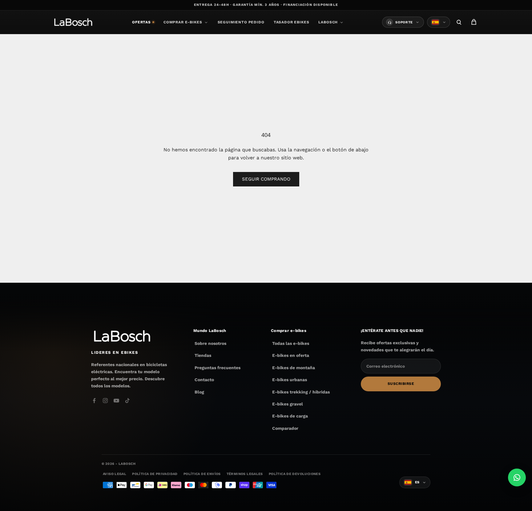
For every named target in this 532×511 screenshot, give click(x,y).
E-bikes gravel (287, 403)
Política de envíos (202, 474)
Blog (199, 391)
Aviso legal (114, 474)
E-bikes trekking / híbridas (301, 391)
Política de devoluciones (294, 474)
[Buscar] (459, 22)
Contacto (204, 379)
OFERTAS (141, 22)
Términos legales (245, 474)
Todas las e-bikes (290, 343)
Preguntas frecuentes (217, 367)
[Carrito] (474, 22)
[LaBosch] (73, 22)
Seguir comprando (266, 179)
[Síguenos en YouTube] (116, 400)
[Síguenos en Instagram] (105, 400)
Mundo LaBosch (209, 330)
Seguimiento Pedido (241, 22)
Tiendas (203, 355)
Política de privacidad (154, 474)
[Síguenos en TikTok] (127, 400)
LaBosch (328, 22)
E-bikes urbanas (289, 379)
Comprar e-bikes (182, 22)
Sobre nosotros (210, 343)
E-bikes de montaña (293, 367)
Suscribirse (401, 384)
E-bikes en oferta (290, 355)
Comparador (285, 428)
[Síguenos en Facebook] (94, 400)
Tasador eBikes (291, 22)
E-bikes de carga (290, 415)
